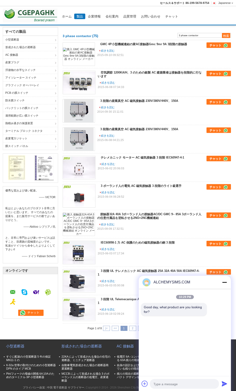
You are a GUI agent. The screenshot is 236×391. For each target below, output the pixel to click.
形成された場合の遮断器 (20, 47)
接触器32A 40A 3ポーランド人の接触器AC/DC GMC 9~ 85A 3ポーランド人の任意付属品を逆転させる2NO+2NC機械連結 (149, 216)
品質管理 (129, 16)
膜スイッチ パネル (16, 146)
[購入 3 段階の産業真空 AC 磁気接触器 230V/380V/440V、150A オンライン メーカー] (79, 111)
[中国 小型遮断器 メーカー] (31, 15)
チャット (171, 16)
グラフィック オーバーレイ (22, 85)
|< (106, 328)
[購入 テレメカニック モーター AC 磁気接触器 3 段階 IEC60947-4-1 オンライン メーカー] (79, 167)
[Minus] (224, 282)
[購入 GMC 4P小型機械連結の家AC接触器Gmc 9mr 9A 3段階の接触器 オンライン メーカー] (79, 54)
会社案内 (112, 16)
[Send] (224, 384)
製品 (80, 16)
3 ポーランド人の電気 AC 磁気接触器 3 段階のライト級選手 (141, 186)
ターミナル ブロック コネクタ (24, 130)
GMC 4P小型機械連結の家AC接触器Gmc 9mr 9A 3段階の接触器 (143, 44)
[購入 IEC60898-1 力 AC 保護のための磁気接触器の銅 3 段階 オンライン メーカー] (79, 252)
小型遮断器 (12, 39)
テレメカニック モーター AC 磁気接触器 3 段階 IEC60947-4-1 (142, 157)
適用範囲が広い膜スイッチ (21, 115)
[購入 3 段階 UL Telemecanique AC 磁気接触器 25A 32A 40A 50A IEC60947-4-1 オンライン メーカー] (79, 309)
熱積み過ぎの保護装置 (19, 123)
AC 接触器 (11, 54)
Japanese (224, 3)
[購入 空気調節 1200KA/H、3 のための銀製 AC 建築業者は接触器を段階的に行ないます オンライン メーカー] (79, 82)
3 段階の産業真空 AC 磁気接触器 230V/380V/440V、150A (139, 101)
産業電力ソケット (16, 138)
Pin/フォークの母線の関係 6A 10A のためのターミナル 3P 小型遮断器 (30, 375)
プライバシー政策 (34, 387)
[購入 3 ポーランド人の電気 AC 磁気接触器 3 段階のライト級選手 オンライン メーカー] (79, 196)
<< (115, 328)
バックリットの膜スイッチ (21, 108)
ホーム (67, 16)
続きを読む (108, 50)
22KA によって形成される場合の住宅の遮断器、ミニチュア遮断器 (86, 358)
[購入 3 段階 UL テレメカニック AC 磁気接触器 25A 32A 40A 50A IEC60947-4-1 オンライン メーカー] (79, 281)
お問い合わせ (150, 16)
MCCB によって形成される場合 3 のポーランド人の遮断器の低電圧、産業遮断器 (85, 377)
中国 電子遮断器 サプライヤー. (66, 387)
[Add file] (145, 384)
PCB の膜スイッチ (16, 92)
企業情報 (94, 16)
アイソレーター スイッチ (20, 77)
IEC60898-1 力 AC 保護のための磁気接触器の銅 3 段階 (138, 242)
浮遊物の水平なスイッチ (20, 70)
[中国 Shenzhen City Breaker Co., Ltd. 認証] (16, 167)
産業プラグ (12, 62)
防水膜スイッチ (15, 100)
